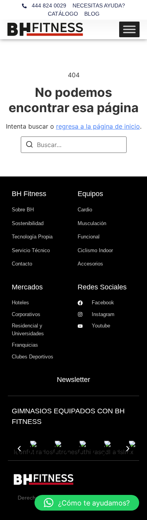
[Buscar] (29, 145)
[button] (19, 448)
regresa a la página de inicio (98, 126)
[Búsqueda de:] (74, 144)
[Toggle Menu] (129, 29)
